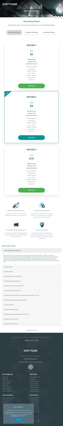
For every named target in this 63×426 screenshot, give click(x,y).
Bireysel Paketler (34, 383)
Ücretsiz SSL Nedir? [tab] (9, 305)
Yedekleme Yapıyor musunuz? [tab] (11, 319)
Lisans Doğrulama (7, 387)
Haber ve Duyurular (7, 381)
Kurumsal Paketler (34, 385)
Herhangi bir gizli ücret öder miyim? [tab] (12, 290)
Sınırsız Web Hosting (35, 377)
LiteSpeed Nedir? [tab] (8, 267)
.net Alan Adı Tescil (34, 400)
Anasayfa (25, 13)
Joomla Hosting (34, 389)
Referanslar (5, 379)
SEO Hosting (33, 379)
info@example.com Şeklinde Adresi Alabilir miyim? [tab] (16, 314)
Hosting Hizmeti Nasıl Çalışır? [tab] (11, 309)
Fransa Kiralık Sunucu (8, 400)
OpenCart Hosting (34, 391)
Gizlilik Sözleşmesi (7, 389)
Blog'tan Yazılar (6, 383)
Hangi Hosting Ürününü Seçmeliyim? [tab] (13, 276)
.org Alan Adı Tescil (34, 402)
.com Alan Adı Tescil (35, 398)
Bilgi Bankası (6, 385)
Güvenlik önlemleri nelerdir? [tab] (11, 324)
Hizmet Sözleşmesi (7, 391)
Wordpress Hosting (34, 381)
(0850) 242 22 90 (31, 340)
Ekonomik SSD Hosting (14, 32)
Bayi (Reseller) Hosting (48, 32)
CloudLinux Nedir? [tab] (8, 271)
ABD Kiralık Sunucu (7, 402)
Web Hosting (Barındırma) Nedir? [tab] (12, 250)
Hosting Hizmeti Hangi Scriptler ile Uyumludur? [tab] (15, 300)
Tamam (18, 420)
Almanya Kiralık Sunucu (8, 398)
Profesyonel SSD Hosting (31, 32)
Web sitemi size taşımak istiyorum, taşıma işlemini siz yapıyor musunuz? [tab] (21, 295)
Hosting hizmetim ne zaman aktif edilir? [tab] (14, 286)
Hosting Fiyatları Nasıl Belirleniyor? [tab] (12, 281)
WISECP (35, 330)
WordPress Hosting (34, 387)
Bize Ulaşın (5, 377)
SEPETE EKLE (31, 86)
